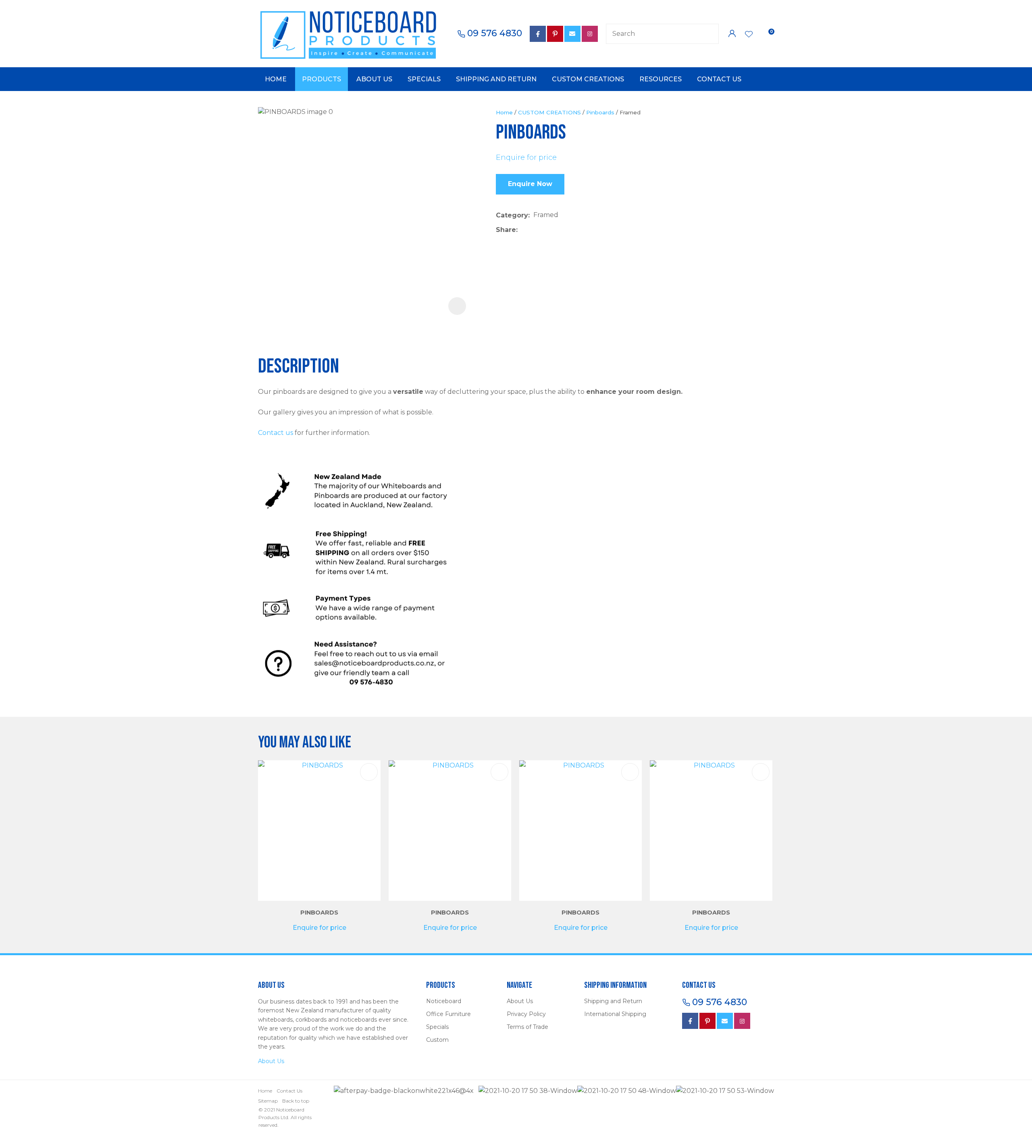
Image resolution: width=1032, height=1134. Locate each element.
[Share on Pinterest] (558, 230)
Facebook (690, 1021)
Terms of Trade (527, 1027)
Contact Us (719, 79)
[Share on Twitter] (533, 230)
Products (321, 79)
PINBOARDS (319, 912)
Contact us (275, 433)
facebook (538, 34)
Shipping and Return (496, 79)
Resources (660, 79)
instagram (742, 1021)
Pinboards (600, 112)
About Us (374, 79)
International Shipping (615, 1014)
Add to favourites (369, 772)
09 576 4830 (494, 33)
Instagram (590, 34)
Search (709, 34)
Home (276, 79)
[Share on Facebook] (522, 229)
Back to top (295, 1101)
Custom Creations (588, 79)
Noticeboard (443, 1001)
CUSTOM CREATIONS (549, 112)
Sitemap (268, 1101)
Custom (437, 1039)
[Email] (546, 230)
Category (512, 215)
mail (572, 34)
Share (506, 230)
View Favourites (749, 35)
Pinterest (555, 34)
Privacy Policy (526, 1014)
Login (732, 34)
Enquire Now (530, 184)
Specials (424, 79)
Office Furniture (448, 1014)
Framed (630, 112)
